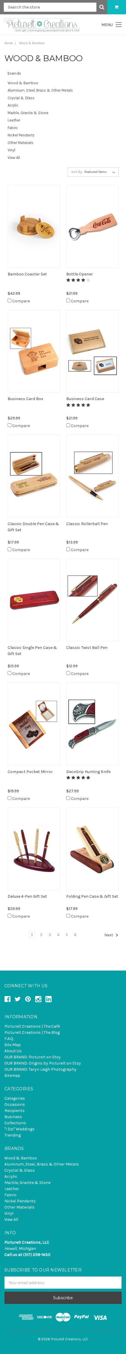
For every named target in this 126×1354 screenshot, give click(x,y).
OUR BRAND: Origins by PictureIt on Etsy (42, 1063)
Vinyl (11, 150)
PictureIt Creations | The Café (32, 1026)
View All (14, 157)
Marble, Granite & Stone (28, 113)
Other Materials (20, 142)
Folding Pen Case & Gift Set (92, 896)
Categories (14, 1098)
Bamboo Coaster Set (27, 274)
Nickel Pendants (21, 135)
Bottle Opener (79, 274)
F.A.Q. (9, 1038)
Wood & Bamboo (23, 83)
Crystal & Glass (21, 98)
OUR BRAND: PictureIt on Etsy (32, 1057)
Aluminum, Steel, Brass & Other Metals (40, 90)
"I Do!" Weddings (19, 1129)
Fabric (13, 128)
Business (13, 1116)
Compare (21, 301)
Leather (14, 120)
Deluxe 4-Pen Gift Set (27, 896)
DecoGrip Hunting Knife (88, 771)
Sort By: (77, 172)
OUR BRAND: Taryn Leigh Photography (40, 1069)
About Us (13, 1050)
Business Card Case (85, 398)
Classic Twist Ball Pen (87, 647)
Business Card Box (25, 398)
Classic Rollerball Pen (87, 523)
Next (109, 935)
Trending (12, 1135)
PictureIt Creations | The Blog (32, 1032)
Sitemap (12, 1075)
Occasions (14, 1104)
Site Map (12, 1044)
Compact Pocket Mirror (30, 771)
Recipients (14, 1110)
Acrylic (13, 105)
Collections (15, 1122)
